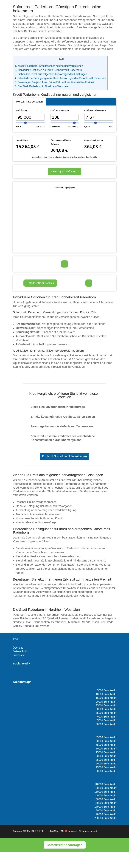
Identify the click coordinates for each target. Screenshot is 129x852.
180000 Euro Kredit (105, 810)
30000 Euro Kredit (106, 709)
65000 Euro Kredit (106, 745)
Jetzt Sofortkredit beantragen (66, 456)
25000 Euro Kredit (106, 705)
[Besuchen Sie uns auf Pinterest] (25, 672)
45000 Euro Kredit (106, 720)
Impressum (19, 655)
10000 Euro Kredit (106, 694)
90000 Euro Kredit (106, 763)
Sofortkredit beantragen (64, 845)
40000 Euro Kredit (106, 716)
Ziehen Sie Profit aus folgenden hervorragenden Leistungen (51, 74)
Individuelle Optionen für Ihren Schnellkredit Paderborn (48, 69)
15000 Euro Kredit (106, 698)
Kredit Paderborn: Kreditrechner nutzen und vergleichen (49, 65)
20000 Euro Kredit (106, 701)
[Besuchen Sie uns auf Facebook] (15, 672)
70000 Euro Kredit (106, 748)
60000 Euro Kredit (106, 741)
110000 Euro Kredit (105, 784)
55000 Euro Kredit (106, 737)
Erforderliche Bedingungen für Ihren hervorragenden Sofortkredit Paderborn (60, 78)
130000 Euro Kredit (105, 791)
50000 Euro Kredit (106, 724)
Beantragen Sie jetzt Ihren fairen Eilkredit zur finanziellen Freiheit (54, 82)
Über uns (18, 647)
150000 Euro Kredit (105, 799)
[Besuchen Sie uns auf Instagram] (20, 672)
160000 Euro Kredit (105, 803)
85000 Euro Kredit (106, 759)
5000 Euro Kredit (106, 690)
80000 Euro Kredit (106, 756)
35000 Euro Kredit (106, 713)
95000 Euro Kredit (106, 767)
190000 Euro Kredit (105, 814)
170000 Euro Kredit (105, 806)
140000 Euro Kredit (105, 795)
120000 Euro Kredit (105, 788)
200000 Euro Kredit (105, 818)
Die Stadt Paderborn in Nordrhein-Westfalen (42, 86)
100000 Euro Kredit (105, 771)
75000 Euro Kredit (106, 752)
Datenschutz (20, 651)
